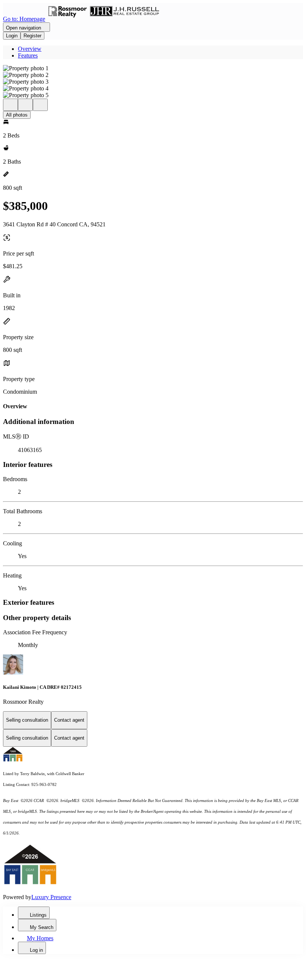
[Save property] (25, 105)
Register (32, 35)
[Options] (10, 105)
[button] (153, 68)
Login (12, 35)
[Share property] (40, 105)
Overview (29, 49)
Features (28, 55)
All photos (17, 115)
